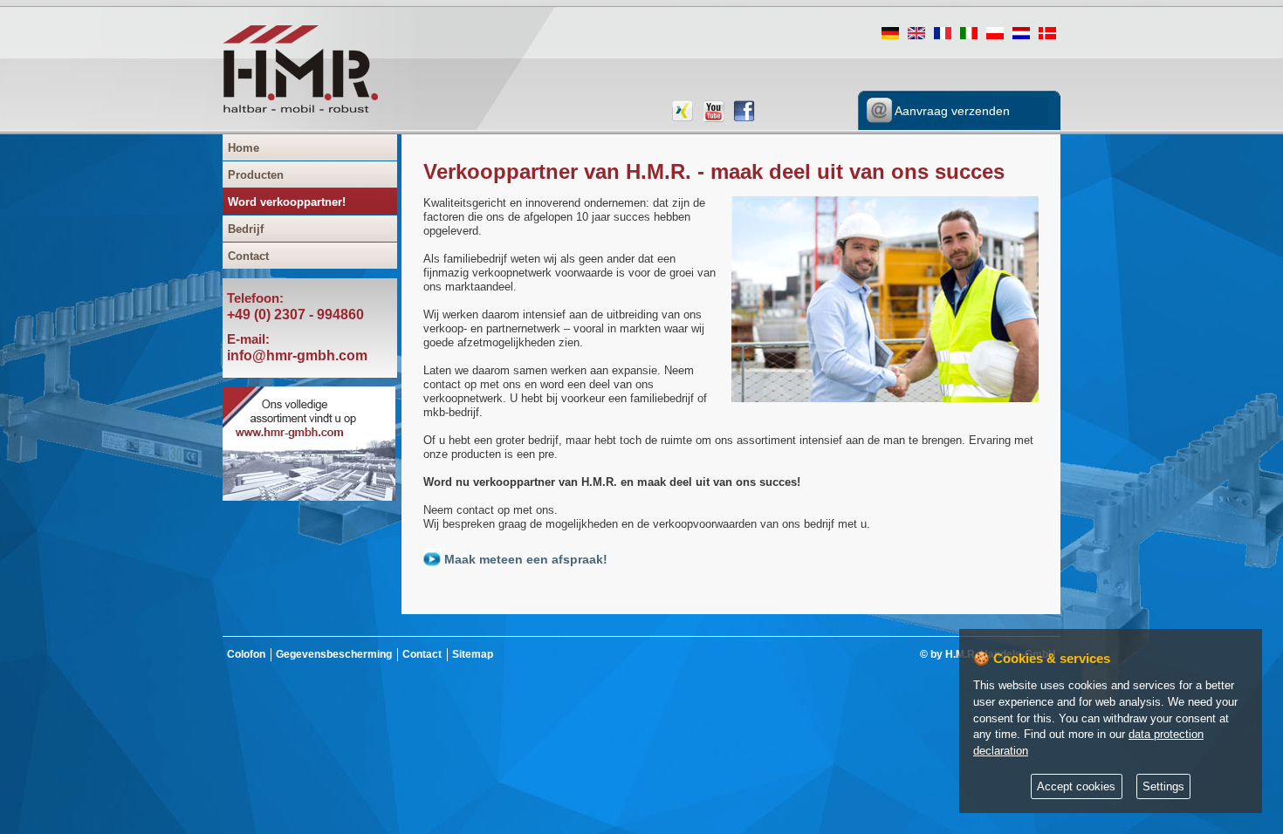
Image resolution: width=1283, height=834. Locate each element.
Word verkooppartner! (287, 201)
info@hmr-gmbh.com (297, 355)
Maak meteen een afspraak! (524, 559)
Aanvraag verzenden (951, 111)
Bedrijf (246, 229)
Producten (256, 174)
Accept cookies (1076, 787)
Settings (1163, 787)
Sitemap (472, 654)
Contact (248, 256)
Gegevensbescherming (334, 654)
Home (243, 147)
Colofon (246, 654)
